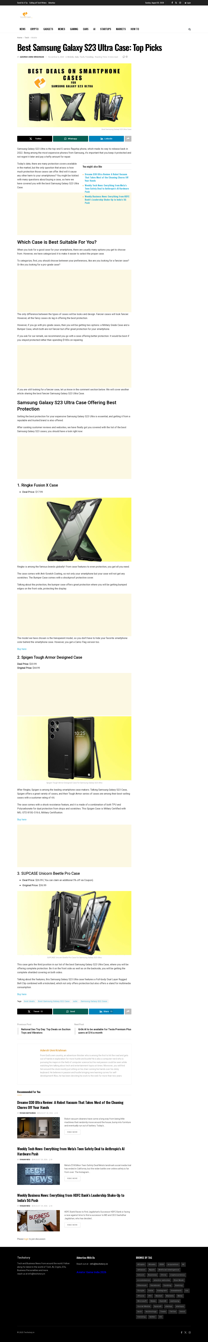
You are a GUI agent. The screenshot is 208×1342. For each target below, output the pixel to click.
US (160, 1317)
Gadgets (48, 29)
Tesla (163, 1311)
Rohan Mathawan (28, 1113)
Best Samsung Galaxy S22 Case (54, 1001)
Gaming (74, 29)
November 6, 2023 (56, 56)
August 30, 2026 (46, 1113)
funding (167, 1285)
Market (159, 1296)
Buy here (22, 649)
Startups (105, 29)
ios (186, 1290)
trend (182, 1311)
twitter (152, 1317)
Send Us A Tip (22, 2)
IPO (150, 1296)
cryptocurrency (177, 1275)
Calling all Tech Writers (38, 2)
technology (151, 1311)
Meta (180, 1296)
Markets (121, 29)
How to (135, 29)
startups (180, 1306)
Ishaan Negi (25, 1159)
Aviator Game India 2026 (91, 1272)
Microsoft (142, 1301)
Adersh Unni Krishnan (32, 56)
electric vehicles (162, 1280)
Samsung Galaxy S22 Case (94, 1001)
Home (19, 37)
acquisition (173, 1264)
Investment (176, 1290)
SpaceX (157, 1306)
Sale (77, 56)
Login (188, 2)
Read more (72, 1132)
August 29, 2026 (40, 1159)
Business (152, 1275)
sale (75, 1001)
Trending (89, 56)
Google (140, 1290)
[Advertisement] (74, 230)
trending (141, 1317)
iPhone (140, 1296)
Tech (27, 37)
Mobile (34, 37)
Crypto (34, 29)
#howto (152, 1264)
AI (94, 29)
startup (168, 1306)
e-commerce (143, 1280)
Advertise (51, 2)
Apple (152, 1269)
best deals (29, 1001)
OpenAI (163, 1301)
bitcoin (140, 1275)
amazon (141, 1269)
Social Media (143, 1306)
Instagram (162, 1290)
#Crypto (141, 1264)
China (163, 1275)
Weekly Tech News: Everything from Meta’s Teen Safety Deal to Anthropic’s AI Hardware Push (107, 188)
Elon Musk (179, 1280)
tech (139, 1311)
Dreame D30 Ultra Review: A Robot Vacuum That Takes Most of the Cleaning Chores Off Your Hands (106, 177)
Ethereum (142, 1285)
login (26, 1239)
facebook (155, 1285)
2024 (161, 1264)
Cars (85, 29)
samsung (174, 1301)
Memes (61, 29)
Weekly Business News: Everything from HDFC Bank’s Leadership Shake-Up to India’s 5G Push (107, 199)
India (150, 1290)
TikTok (173, 1311)
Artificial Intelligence (169, 1269)
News (22, 29)
